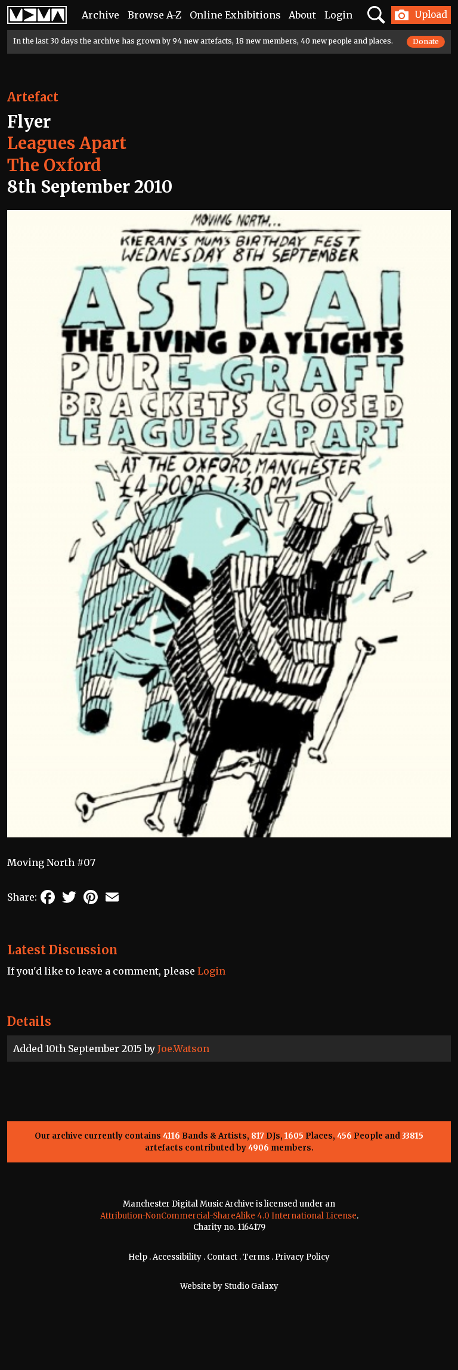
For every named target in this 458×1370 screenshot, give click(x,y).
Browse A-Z (154, 15)
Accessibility (177, 1257)
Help (137, 1257)
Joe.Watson (183, 1048)
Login (338, 15)
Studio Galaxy (251, 1286)
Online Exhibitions (235, 15)
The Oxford (54, 165)
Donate (426, 41)
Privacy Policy (302, 1257)
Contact (222, 1257)
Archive (100, 15)
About (302, 15)
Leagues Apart (66, 143)
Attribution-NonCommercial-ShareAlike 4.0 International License (228, 1216)
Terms (256, 1257)
